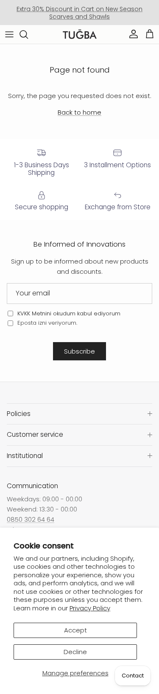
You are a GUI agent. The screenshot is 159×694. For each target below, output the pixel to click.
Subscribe (79, 351)
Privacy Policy (90, 608)
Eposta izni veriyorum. (46, 323)
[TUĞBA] (80, 34)
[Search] (28, 34)
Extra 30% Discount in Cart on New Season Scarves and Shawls (79, 13)
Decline (75, 651)
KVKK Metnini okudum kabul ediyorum (68, 313)
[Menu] (9, 34)
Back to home (79, 112)
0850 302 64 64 (30, 519)
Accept (75, 630)
